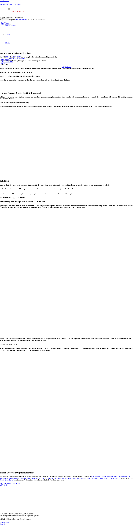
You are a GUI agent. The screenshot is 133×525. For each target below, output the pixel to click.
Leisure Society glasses (71, 478)
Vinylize (7, 43)
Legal (32, 519)
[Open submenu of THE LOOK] (10, 24)
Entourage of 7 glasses (39, 478)
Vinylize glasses (122, 476)
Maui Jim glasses (93, 478)
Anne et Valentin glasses (98, 476)
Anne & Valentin (10, 26)
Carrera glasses (114, 478)
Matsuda (7, 34)
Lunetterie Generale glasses (55, 478)
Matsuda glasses (112, 476)
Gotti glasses (83, 478)
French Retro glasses (6, 480)
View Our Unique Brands (13, 56)
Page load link (4, 522)
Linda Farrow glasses (9, 478)
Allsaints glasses (104, 478)
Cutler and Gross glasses (23, 478)
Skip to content (4, 1)
